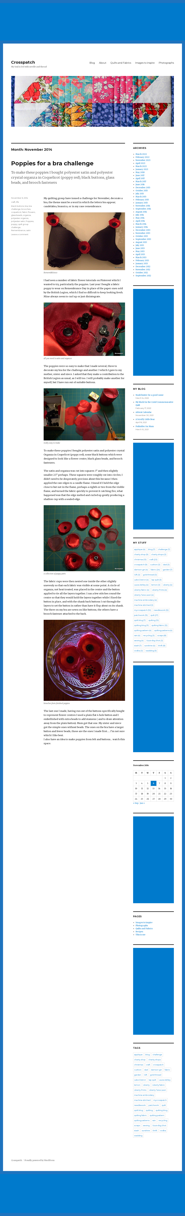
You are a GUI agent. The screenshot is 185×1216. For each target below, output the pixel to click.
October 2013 (142, 236)
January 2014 (142, 227)
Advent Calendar (144, 412)
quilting (153, 620)
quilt (154, 615)
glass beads (16, 215)
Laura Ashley (141, 585)
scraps (161, 635)
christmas (140, 559)
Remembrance (18, 230)
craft (13, 202)
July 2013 (140, 245)
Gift (137, 574)
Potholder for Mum (145, 426)
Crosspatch (23, 62)
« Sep (135, 803)
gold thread (150, 574)
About (102, 62)
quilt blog (140, 620)
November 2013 (143, 233)
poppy (14, 224)
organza (27, 215)
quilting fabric (159, 625)
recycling (149, 635)
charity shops (158, 554)
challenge (164, 549)
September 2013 (143, 239)
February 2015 (142, 199)
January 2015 (142, 203)
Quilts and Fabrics (120, 62)
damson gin (141, 569)
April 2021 (140, 163)
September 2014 (143, 209)
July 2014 (140, 215)
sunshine (149, 645)
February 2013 (142, 260)
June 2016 (140, 184)
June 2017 (140, 175)
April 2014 (140, 221)
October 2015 (142, 190)
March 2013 (141, 257)
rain (137, 635)
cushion (155, 564)
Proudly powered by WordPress (39, 1160)
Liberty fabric (141, 590)
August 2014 (141, 212)
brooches (25, 209)
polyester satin (18, 221)
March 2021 (141, 166)
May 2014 (140, 218)
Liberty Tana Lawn (144, 595)
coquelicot (16, 212)
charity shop (141, 554)
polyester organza (19, 218)
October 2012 (142, 272)
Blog (92, 62)
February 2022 (142, 157)
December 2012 (143, 266)
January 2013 (142, 263)
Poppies (30, 221)
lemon (155, 585)
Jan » (142, 803)
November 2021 (143, 160)
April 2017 (140, 178)
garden (167, 569)
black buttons (17, 206)
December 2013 (143, 230)
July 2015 (140, 193)
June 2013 (140, 248)
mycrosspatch (142, 610)
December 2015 (143, 187)
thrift (161, 645)
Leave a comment (19, 234)
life (17, 202)
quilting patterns (163, 630)
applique (139, 549)
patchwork (141, 615)
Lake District (141, 580)
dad (166, 564)
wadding (151, 650)
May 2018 (140, 172)
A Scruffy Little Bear (145, 419)
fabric (155, 569)
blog (151, 549)
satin (28, 230)
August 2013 (141, 242)
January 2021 (142, 169)
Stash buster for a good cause (149, 395)
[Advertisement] (87, 20)
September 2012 (143, 275)
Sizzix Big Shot (154, 640)
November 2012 (143, 269)
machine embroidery (145, 600)
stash (137, 645)
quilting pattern (142, 630)
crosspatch (140, 564)
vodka (138, 650)
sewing (139, 640)
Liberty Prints (159, 590)
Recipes (139, 931)
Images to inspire (145, 62)
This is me (140, 934)
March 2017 (141, 181)
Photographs (166, 62)
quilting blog (141, 625)
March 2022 (141, 154)
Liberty (167, 585)
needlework (161, 610)
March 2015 (141, 196)
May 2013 (140, 251)
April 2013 (140, 254)
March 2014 (141, 224)
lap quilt (156, 580)
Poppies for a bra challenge (52, 163)
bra (26, 206)
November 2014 (143, 206)
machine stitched (143, 605)
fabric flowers (28, 212)
